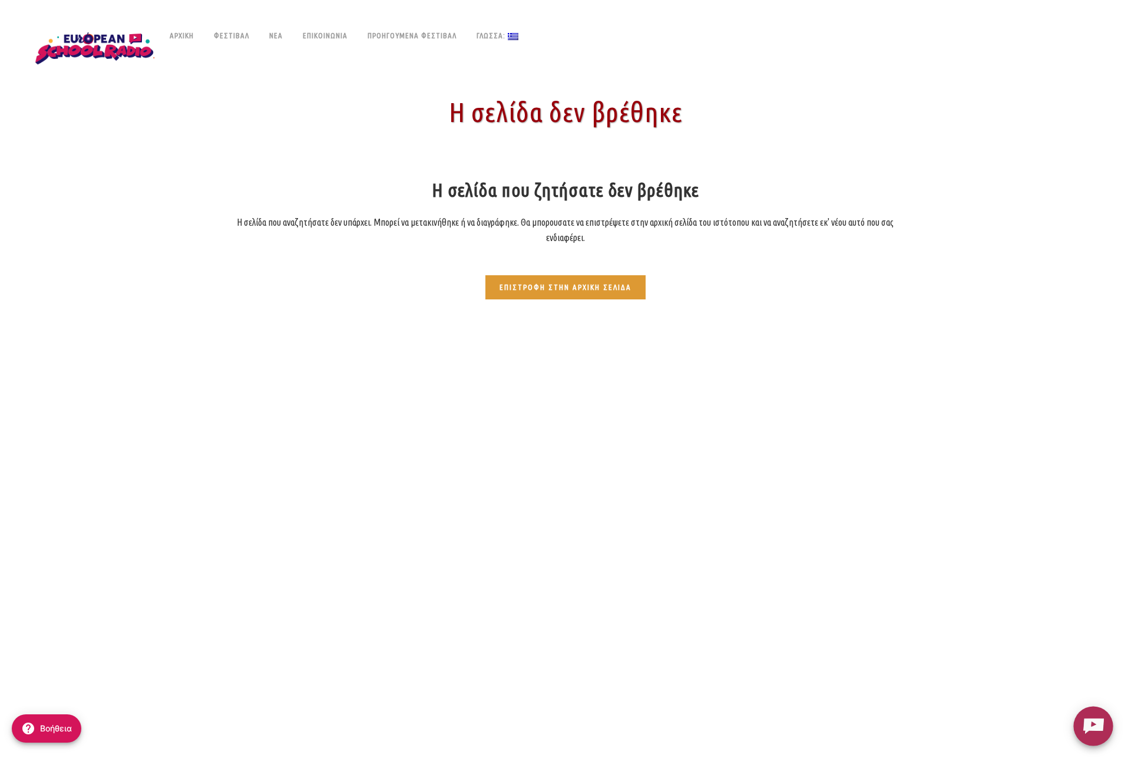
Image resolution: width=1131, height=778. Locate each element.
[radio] (1093, 726)
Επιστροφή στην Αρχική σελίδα (565, 287)
